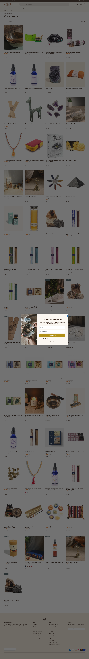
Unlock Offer (52, 335)
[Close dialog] (67, 316)
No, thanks (52, 341)
